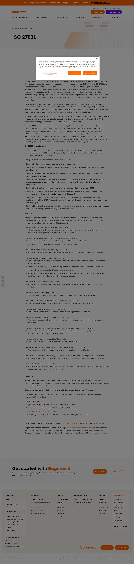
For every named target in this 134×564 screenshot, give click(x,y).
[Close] (97, 59)
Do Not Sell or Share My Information (49, 73)
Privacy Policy (73, 67)
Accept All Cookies (90, 73)
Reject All (75, 73)
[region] (68, 68)
